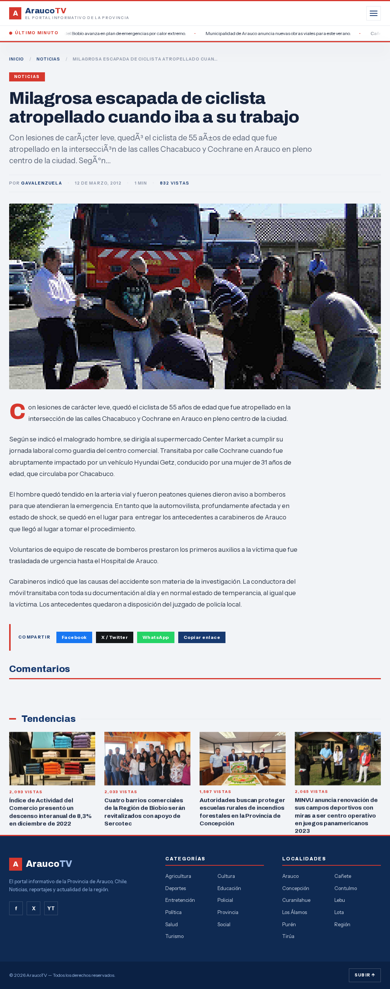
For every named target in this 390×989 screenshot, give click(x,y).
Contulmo (345, 888)
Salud (171, 924)
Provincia (227, 912)
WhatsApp (155, 637)
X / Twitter (114, 637)
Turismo (174, 936)
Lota (339, 912)
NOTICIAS (48, 59)
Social (223, 924)
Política (173, 912)
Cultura (226, 876)
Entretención (180, 900)
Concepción (295, 888)
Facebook (74, 637)
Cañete (342, 876)
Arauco (290, 876)
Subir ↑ (365, 975)
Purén (289, 924)
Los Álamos (294, 912)
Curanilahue (296, 900)
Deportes (175, 888)
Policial (225, 900)
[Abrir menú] (373, 13)
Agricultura (178, 876)
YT (51, 908)
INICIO (16, 59)
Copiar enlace (202, 637)
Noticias (27, 76)
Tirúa (288, 936)
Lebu (339, 900)
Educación (229, 888)
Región (342, 924)
